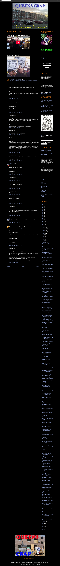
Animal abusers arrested (46, 404)
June (44, 236)
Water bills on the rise (46, 375)
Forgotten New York (44, 186)
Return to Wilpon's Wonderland (47, 378)
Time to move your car (46, 495)
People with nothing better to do (47, 250)
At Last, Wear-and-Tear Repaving (46, 100)
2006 (43, 529)
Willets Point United (44, 154)
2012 (43, 224)
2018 (43, 215)
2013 (43, 222)
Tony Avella (20, 80)
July (43, 234)
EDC (10, 80)
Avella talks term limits (46, 480)
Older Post (37, 266)
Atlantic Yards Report (44, 179)
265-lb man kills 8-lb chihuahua (47, 341)
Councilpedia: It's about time (47, 460)
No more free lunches (46, 467)
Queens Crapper (14, 79)
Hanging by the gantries (46, 494)
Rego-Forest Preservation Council (46, 150)
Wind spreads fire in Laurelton (47, 412)
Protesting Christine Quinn (46, 466)
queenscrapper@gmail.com (30, 559)
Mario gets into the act (46, 416)
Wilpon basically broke (46, 501)
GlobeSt (42, 187)
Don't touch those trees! (46, 366)
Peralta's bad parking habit (46, 422)
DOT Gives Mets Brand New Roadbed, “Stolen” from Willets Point (46, 102)
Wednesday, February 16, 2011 (16, 228)
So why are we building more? (47, 320)
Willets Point (35, 80)
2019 (43, 213)
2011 (43, 225)
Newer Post (8, 266)
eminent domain (15, 80)
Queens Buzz (43, 191)
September (45, 231)
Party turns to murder (46, 492)
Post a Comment (9, 264)
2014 (43, 221)
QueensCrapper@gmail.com (45, 58)
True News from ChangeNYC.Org (46, 153)
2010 (43, 523)
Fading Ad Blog (43, 183)
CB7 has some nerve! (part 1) (47, 519)
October (44, 230)
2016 (43, 218)
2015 (43, 219)
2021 (43, 210)
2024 (43, 206)
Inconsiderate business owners (47, 408)
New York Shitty (43, 190)
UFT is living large (45, 246)
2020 (43, 212)
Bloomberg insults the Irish (47, 461)
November (44, 228)
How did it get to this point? (47, 334)
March (44, 240)
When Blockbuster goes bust (47, 458)
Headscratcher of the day (46, 298)
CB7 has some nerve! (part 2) (47, 508)
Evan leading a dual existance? (47, 500)
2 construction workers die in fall (47, 484)
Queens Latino (43, 192)
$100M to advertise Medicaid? (47, 296)
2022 (43, 209)
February (44, 242)
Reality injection (45, 498)
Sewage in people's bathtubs (47, 243)
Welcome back (44, 327)
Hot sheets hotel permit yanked (47, 357)
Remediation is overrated (46, 477)
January (44, 521)
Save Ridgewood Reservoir (45, 151)
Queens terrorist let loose (46, 397)
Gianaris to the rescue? (46, 359)
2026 (43, 203)
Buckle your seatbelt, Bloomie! (47, 335)
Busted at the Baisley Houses (47, 377)
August (44, 233)
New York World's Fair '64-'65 (45, 149)
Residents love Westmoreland (47, 446)
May (43, 237)
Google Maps (44, 175)
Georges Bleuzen (12, 225)
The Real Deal (43, 196)
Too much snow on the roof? (47, 510)
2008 (43, 526)
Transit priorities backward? (47, 284)
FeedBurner (49, 69)
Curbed (42, 182)
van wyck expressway (27, 80)
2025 (43, 204)
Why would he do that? (46, 463)
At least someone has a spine (47, 464)
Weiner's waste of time (46, 260)
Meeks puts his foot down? (47, 478)
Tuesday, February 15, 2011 (15, 89)
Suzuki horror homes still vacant (47, 434)
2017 (43, 216)
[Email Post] (23, 79)
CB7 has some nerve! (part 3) (47, 497)
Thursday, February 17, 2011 (16, 245)
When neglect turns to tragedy (47, 264)
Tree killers (44, 245)
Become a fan (43, 135)
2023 (43, 207)
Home (23, 266)
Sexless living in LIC (45, 348)
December (44, 227)
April (43, 239)
